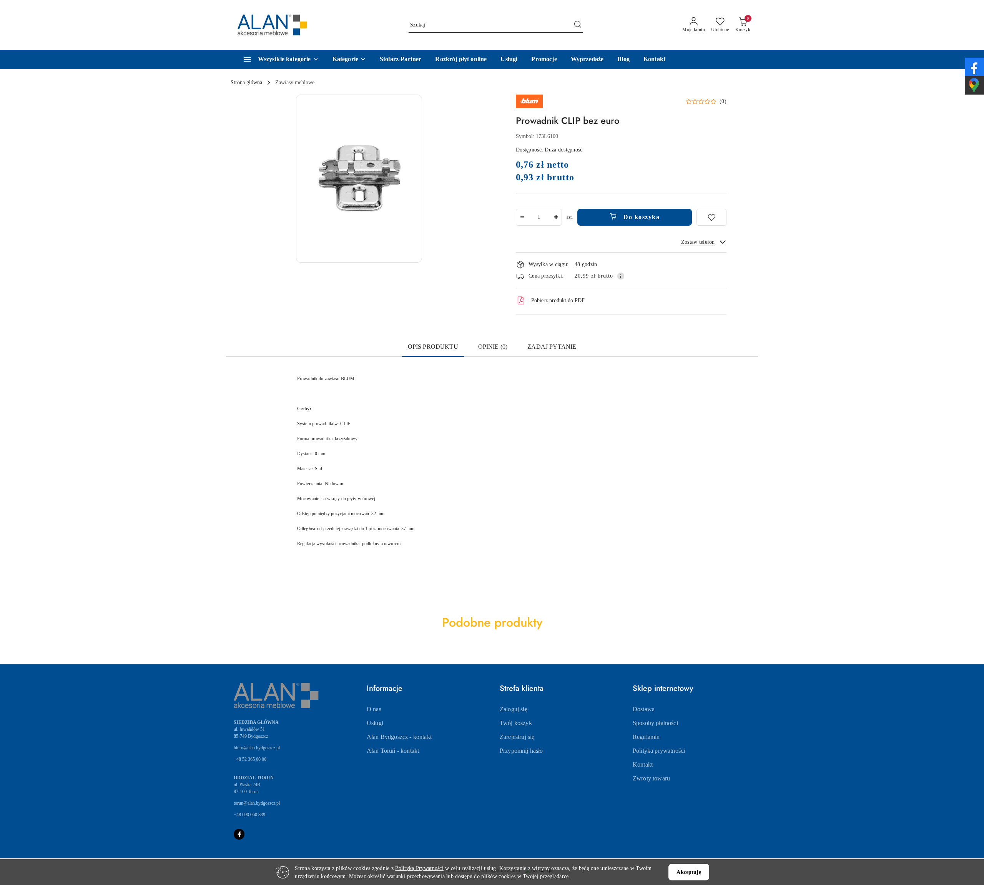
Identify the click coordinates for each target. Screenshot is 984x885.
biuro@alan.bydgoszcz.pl (257, 747)
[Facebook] (239, 834)
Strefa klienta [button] (522, 688)
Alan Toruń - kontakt (393, 750)
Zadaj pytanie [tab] (551, 346)
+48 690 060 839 (249, 814)
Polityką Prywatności (419, 868)
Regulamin (646, 737)
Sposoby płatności (655, 723)
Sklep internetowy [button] (663, 688)
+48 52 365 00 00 (250, 759)
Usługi (375, 723)
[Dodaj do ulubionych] (711, 217)
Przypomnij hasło (521, 750)
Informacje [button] (384, 688)
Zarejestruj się (517, 737)
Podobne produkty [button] (492, 622)
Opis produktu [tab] (433, 346)
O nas (374, 709)
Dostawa (644, 709)
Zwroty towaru (651, 778)
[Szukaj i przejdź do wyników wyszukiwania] (577, 25)
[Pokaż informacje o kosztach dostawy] (621, 276)
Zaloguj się (513, 709)
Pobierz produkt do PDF (558, 300)
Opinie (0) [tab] (493, 346)
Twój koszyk (516, 723)
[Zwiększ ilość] (556, 217)
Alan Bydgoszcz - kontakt (399, 737)
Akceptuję (688, 872)
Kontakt (643, 764)
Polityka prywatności (659, 750)
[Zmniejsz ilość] (522, 217)
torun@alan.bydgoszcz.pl (257, 803)
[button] (349, 59)
